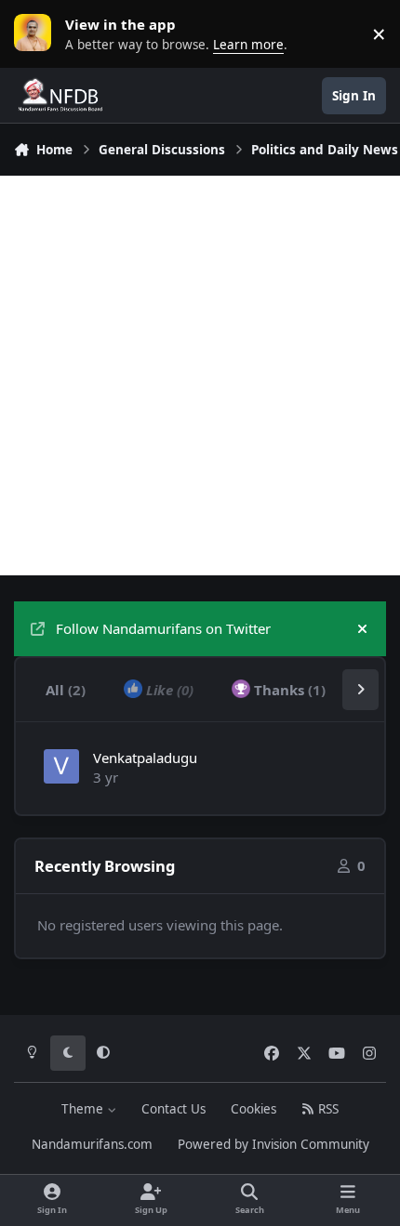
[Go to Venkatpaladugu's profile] (61, 766)
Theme (84, 1109)
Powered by (273, 1144)
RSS (326, 1109)
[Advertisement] (200, 375)
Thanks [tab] (288, 689)
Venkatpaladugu (145, 757)
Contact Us (173, 1109)
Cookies (253, 1109)
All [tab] (66, 689)
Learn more (37, 33)
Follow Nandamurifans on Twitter (163, 628)
